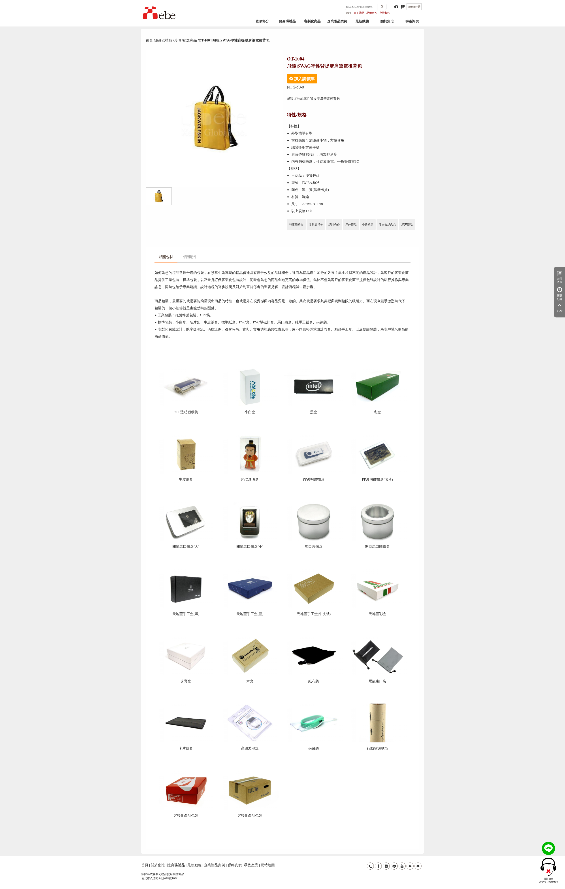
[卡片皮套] (186, 705)
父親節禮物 (316, 224)
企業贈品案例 (337, 22)
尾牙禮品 (407, 224)
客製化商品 (312, 22)
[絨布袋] (314, 637)
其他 (177, 40)
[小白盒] (250, 368)
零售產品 (251, 865)
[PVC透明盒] (250, 436)
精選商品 (190, 40)
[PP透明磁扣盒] (314, 436)
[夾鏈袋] (314, 705)
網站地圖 (268, 865)
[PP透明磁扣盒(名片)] (377, 436)
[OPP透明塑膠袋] (186, 368)
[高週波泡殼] (250, 705)
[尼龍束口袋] (377, 637)
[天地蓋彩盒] (377, 570)
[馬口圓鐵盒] (314, 503)
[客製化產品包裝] (186, 772)
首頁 (149, 40)
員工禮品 (359, 13)
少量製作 (384, 13)
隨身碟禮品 (287, 22)
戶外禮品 (351, 224)
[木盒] (250, 637)
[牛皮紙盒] (186, 436)
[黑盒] (314, 368)
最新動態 (362, 22)
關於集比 (387, 22)
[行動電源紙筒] (377, 705)
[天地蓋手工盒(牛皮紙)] (314, 570)
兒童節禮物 (296, 224)
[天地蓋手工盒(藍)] (250, 570)
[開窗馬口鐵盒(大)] (186, 503)
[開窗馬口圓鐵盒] (377, 503)
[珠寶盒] (186, 637)
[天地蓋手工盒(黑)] (186, 570)
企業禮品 (367, 224)
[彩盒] (377, 368)
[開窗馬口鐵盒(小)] (250, 503)
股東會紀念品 (387, 224)
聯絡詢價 (412, 22)
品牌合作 (371, 13)
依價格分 (262, 22)
